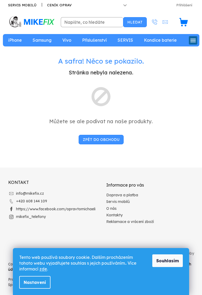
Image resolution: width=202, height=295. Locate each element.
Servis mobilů (22, 5)
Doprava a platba (122, 195)
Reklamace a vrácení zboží (130, 221)
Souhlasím (167, 260)
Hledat (135, 22)
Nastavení (35, 282)
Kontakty (114, 215)
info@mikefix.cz (30, 193)
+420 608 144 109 (31, 201)
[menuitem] (15, 40)
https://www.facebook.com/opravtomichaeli (55, 209)
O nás (111, 208)
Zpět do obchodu (101, 139)
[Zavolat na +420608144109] (157, 22)
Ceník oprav (59, 5)
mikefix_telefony (31, 216)
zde (43, 269)
